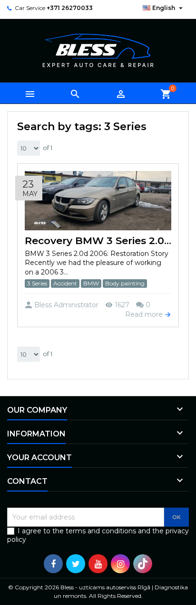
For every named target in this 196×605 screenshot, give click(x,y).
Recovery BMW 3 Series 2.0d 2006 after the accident (98, 240)
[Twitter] (75, 563)
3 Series (37, 283)
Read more (145, 314)
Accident (65, 283)
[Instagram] (120, 563)
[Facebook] (53, 563)
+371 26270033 (70, 7)
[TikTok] (142, 563)
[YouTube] (98, 563)
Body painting (125, 283)
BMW (91, 283)
